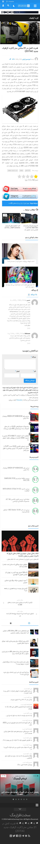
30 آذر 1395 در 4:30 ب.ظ (17, 300)
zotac (21, 171)
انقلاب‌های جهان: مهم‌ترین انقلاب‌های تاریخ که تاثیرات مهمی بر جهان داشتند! (23, 555)
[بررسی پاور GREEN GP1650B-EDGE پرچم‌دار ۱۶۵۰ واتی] (34, 417)
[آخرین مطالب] (29, 623)
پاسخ (28, 328)
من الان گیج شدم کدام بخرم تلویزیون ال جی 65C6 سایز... (17, 724)
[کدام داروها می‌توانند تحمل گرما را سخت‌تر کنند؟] (20, 253)
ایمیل (17, 371)
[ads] (20, 12)
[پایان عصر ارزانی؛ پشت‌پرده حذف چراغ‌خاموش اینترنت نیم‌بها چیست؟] (34, 663)
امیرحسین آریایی (26, 59)
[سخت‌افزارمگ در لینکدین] (11, 836)
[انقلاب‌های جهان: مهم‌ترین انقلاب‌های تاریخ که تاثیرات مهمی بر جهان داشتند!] (20, 541)
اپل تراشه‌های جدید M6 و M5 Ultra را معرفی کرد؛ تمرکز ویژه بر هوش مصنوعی (16, 632)
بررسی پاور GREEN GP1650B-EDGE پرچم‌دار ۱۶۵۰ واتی (15, 417)
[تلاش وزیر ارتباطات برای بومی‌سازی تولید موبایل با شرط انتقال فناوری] (34, 642)
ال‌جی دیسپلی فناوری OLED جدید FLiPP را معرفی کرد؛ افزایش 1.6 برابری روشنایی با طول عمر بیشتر (16, 448)
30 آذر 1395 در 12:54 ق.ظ (15, 334)
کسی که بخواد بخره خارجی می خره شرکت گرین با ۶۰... (18, 748)
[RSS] (29, 836)
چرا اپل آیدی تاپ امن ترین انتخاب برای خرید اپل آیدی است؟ (16, 673)
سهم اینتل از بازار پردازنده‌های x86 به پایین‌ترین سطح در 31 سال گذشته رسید (17, 204)
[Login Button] (3, 5)
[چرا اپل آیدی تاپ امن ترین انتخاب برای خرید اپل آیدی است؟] (34, 673)
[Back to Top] (20, 809)
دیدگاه (31, 295)
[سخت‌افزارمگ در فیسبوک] (17, 836)
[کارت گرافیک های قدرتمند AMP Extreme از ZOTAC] (11, 218)
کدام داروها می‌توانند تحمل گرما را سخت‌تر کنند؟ (20, 261)
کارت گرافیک (33, 18)
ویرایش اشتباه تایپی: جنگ (24, 764)
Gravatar (19, 400)
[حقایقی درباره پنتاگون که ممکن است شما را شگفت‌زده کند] (33, 565)
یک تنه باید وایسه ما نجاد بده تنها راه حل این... (18, 715)
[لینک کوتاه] (10, 59)
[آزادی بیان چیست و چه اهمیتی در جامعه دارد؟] (33, 590)
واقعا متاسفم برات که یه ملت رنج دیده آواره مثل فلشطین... (18, 757)
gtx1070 (27, 171)
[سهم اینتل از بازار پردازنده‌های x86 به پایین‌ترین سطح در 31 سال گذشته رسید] (34, 653)
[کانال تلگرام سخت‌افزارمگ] (23, 836)
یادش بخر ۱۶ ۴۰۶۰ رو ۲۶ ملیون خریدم (21, 699)
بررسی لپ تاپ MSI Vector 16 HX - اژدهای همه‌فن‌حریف (16, 511)
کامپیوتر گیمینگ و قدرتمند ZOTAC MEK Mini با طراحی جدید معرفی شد (30, 228)
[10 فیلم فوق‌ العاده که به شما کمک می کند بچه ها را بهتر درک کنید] (20, 277)
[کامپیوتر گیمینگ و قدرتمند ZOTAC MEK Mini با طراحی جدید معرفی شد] (29, 218)
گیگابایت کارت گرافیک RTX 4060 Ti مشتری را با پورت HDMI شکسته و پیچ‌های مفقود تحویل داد (15, 438)
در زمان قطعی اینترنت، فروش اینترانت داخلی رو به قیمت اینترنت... (17, 692)
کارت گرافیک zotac (12, 171)
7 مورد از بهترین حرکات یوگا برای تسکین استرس (16, 581)
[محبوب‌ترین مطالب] (11, 623)
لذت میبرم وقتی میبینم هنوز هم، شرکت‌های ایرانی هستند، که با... (18, 732)
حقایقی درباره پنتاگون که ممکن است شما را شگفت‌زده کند (15, 565)
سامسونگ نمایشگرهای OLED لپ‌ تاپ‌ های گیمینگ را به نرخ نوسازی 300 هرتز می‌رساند (16, 427)
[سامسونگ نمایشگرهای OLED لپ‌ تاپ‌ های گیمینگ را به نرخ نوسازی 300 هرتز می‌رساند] (34, 428)
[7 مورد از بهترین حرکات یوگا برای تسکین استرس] (33, 582)
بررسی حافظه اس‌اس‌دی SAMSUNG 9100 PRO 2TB (16, 479)
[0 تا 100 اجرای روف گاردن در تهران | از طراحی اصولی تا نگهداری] (33, 574)
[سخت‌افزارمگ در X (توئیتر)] (14, 836)
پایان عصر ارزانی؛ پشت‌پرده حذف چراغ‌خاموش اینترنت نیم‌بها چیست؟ (16, 663)
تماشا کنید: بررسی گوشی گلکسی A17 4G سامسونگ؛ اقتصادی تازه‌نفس (17, 500)
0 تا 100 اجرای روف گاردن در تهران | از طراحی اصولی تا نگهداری (16, 573)
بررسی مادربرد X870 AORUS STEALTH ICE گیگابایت (16, 490)
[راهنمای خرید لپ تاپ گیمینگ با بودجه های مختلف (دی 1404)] (20, 785)
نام (34, 371)
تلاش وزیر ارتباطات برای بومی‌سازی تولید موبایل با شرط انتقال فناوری (15, 642)
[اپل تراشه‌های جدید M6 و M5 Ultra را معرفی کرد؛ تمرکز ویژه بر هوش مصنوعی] (34, 632)
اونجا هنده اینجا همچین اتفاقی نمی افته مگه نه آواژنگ (18, 708)
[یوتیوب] (20, 189)
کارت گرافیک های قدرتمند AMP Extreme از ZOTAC (12, 227)
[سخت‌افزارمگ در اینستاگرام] (20, 836)
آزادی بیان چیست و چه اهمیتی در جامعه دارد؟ (15, 589)
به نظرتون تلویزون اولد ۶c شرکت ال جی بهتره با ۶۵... (17, 740)
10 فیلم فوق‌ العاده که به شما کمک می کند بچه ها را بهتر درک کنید (20, 286)
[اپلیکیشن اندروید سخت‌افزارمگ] (26, 836)
